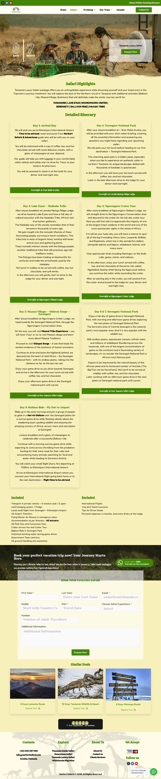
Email (106, 593)
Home (63, 10)
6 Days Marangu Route (128, 704)
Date (65, 604)
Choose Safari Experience (117, 604)
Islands (121, 10)
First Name (27, 593)
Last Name (67, 593)
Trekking (88, 10)
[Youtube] (10, 3)
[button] (80, 724)
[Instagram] (3, 3)
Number (25, 615)
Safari (73, 10)
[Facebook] (6, 3)
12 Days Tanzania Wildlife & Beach (80, 703)
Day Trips (105, 10)
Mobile (25, 604)
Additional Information (33, 626)
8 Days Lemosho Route (32, 703)
